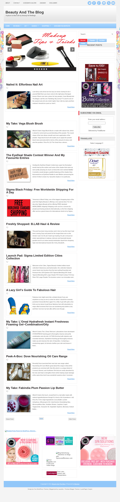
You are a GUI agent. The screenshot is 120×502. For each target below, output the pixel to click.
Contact (16, 3)
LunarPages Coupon (86, 489)
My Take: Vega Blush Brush (24, 123)
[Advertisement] (87, 13)
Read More (71, 107)
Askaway (43, 3)
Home (8, 26)
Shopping (46, 26)
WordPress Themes (42, 489)
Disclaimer (53, 3)
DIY (26, 26)
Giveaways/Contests (62, 26)
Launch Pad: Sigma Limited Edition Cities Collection (34, 257)
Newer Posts (10, 419)
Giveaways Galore (29, 3)
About (8, 3)
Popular (92, 40)
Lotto (62, 471)
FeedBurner (101, 131)
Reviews (17, 26)
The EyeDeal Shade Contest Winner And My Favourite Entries (35, 156)
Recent (83, 40)
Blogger (76, 484)
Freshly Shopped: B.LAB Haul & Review (33, 224)
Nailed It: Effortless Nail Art (24, 84)
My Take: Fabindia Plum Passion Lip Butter (35, 388)
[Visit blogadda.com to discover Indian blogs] (51, 465)
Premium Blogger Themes (72, 489)
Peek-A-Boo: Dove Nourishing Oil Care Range (36, 356)
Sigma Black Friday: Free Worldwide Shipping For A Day (39, 191)
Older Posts (72, 419)
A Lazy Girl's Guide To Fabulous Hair (31, 290)
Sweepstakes (61, 475)
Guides (35, 26)
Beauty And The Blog (25, 12)
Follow (83, 43)
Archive (102, 40)
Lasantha (61, 489)
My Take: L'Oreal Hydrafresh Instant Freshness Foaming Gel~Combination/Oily (37, 323)
